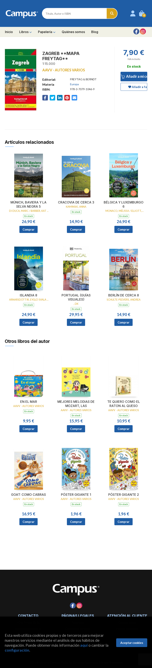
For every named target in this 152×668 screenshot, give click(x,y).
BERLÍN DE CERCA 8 (123, 295)
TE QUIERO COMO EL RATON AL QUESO (123, 404)
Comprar (28, 229)
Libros (24, 32)
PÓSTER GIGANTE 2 (123, 495)
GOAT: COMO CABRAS (28, 495)
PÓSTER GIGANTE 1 (76, 495)
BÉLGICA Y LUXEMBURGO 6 (123, 204)
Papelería (45, 32)
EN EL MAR (28, 402)
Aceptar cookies (131, 642)
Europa (74, 84)
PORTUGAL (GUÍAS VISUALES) (76, 297)
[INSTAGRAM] (143, 31)
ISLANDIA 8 (28, 295)
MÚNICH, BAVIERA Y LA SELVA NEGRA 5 (28, 204)
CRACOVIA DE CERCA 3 (76, 202)
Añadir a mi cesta (136, 76)
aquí (84, 645)
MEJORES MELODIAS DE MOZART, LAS (76, 404)
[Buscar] (112, 13)
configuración (17, 650)
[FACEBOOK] (136, 31)
